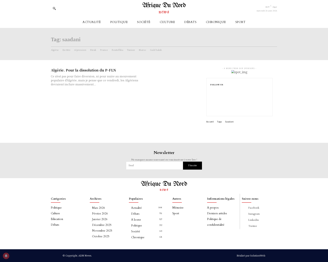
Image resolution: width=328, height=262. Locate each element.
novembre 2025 (102, 231)
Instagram (254, 214)
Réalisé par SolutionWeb (251, 255)
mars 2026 (98, 208)
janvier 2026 (99, 219)
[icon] (62, 9)
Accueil (210, 121)
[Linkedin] (211, 103)
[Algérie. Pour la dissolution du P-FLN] (175, 81)
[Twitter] (211, 109)
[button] (54, 8)
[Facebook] (211, 91)
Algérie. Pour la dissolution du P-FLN (83, 69)
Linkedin (253, 220)
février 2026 (100, 213)
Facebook (253, 208)
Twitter (252, 226)
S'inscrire (192, 165)
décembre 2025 (101, 225)
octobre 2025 (100, 236)
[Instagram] (211, 97)
